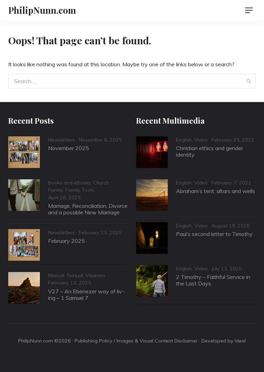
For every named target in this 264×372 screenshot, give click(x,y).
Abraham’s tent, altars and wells (215, 191)
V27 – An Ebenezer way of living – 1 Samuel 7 (86, 294)
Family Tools (79, 190)
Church (101, 183)
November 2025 (68, 148)
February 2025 (66, 240)
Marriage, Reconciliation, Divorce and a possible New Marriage (88, 209)
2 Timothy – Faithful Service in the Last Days (213, 280)
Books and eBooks (69, 183)
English (184, 140)
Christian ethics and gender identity (209, 151)
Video (201, 140)
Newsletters (61, 140)
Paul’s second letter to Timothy (214, 233)
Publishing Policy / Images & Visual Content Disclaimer (136, 341)
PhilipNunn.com (42, 10)
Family (55, 190)
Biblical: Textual (65, 275)
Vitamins (96, 275)
